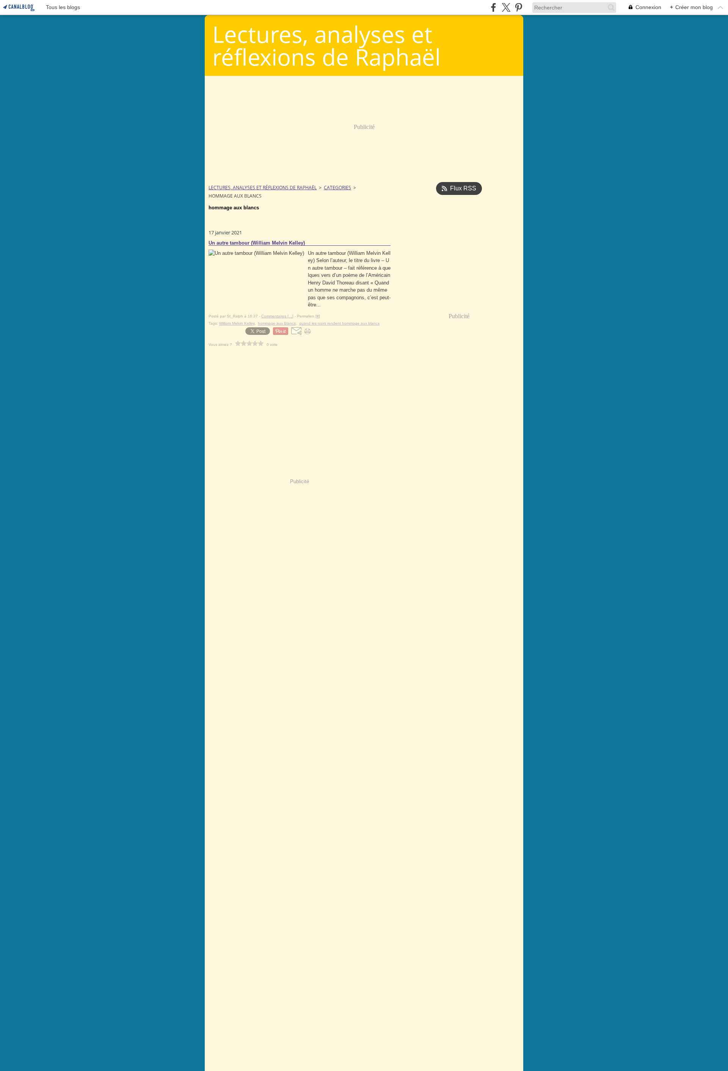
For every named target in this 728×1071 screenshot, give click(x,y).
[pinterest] (518, 7)
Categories (337, 187)
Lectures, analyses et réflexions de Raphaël (263, 187)
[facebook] (493, 7)
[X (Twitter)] (506, 7)
